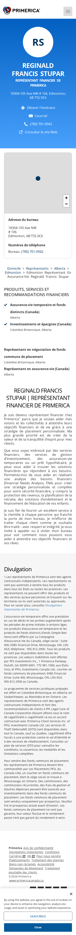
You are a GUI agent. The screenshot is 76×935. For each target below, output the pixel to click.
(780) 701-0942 (41, 124)
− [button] (66, 203)
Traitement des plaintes (47, 860)
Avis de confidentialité (38, 848)
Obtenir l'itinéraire (41, 107)
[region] (38, 911)
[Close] (71, 893)
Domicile (14, 268)
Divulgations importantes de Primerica (33, 607)
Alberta (59, 268)
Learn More (38, 916)
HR (29, 856)
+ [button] (66, 197)
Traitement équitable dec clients (34, 870)
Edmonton (13, 272)
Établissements (19, 860)
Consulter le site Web (41, 132)
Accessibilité (45, 864)
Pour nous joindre (48, 856)
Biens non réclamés (22, 864)
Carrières (15, 856)
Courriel (41, 116)
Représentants (37, 268)
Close (38, 927)
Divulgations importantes (26, 852)
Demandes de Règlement (26, 868)
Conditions (52, 852)
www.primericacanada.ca (26, 880)
